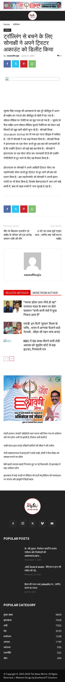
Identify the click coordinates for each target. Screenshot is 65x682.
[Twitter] (15, 64)
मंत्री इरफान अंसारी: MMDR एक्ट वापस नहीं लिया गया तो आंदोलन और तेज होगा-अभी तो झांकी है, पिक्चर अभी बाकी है (32, 435)
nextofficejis (13, 55)
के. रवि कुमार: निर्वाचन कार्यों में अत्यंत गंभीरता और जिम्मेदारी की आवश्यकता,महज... (41, 552)
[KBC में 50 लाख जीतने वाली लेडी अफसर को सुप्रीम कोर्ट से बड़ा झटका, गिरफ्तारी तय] (13, 345)
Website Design (24, 677)
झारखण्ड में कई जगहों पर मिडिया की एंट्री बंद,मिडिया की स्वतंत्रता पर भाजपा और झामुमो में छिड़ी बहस (32, 477)
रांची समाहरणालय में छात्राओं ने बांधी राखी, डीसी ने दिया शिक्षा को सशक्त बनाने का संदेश (31, 455)
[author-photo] (32, 269)
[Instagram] (22, 523)
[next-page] (11, 358)
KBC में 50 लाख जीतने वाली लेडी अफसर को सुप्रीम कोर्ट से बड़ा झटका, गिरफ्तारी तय (41, 345)
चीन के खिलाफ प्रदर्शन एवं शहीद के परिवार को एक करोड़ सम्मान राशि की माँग (18, 235)
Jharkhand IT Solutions (46, 677)
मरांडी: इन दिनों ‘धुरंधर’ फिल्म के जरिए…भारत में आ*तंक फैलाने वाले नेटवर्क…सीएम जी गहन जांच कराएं (41, 328)
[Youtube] (52, 523)
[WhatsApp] (32, 64)
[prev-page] (6, 358)
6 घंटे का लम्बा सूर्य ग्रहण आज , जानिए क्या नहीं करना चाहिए (48, 235)
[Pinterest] (23, 64)
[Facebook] (7, 64)
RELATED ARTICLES (17, 292)
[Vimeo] (42, 523)
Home (7, 24)
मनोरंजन (16, 24)
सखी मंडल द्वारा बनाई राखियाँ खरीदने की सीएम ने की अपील (29, 445)
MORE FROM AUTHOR (45, 292)
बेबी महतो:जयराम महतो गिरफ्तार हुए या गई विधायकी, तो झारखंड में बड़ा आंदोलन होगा (32, 466)
